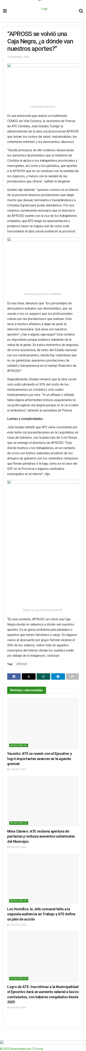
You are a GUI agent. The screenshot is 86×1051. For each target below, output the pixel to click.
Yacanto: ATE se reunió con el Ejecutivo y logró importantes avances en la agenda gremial (39, 758)
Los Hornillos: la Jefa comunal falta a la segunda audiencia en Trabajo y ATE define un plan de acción (41, 914)
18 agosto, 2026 (17, 1007)
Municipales (18, 745)
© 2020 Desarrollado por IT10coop (21, 1048)
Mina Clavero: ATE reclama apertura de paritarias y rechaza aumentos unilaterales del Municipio (41, 836)
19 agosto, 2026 (17, 925)
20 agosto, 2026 (17, 847)
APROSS (21, 664)
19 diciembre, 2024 (18, 56)
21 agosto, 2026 (17, 769)
